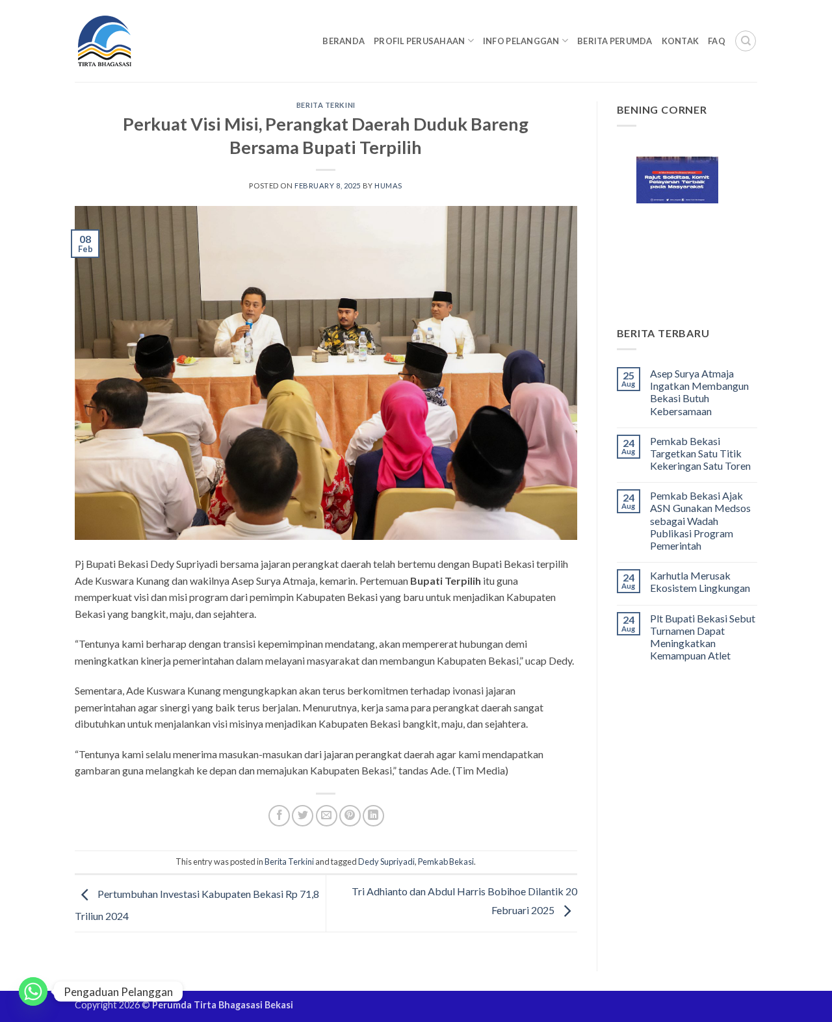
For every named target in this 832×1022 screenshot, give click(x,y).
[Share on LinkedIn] (373, 815)
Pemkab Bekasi (446, 861)
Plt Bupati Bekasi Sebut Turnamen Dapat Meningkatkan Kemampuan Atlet (702, 637)
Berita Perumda (615, 41)
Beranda (343, 41)
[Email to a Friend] (326, 815)
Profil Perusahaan (419, 41)
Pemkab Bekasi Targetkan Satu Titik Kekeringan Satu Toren (700, 453)
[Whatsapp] (33, 991)
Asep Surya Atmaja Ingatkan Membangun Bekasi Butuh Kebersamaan (699, 392)
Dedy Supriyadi (386, 861)
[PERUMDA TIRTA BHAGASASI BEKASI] (130, 41)
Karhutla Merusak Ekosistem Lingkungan (700, 581)
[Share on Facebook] (279, 815)
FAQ (716, 41)
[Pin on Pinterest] (350, 815)
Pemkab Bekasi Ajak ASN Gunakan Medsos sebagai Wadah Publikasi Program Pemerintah (700, 520)
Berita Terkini (326, 105)
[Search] (745, 41)
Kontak (680, 41)
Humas (388, 185)
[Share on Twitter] (302, 815)
